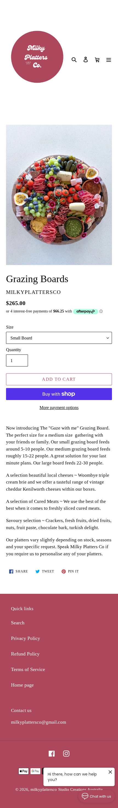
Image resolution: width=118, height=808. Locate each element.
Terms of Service (28, 669)
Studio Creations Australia (80, 789)
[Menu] (108, 59)
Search (17, 622)
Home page (22, 685)
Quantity (13, 349)
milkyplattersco (43, 789)
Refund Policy (25, 654)
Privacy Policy (25, 638)
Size (9, 327)
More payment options (59, 407)
